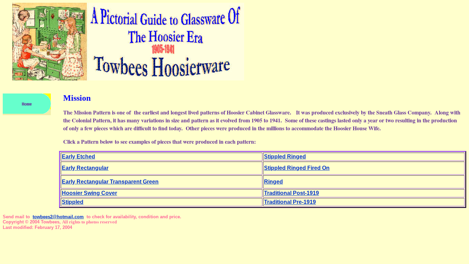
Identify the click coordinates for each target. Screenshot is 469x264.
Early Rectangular (85, 168)
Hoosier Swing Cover (89, 193)
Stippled (72, 202)
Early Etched (78, 157)
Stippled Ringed (285, 157)
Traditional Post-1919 (291, 193)
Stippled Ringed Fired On (297, 168)
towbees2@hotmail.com (58, 216)
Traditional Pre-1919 (290, 202)
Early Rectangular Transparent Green (110, 182)
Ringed (273, 182)
